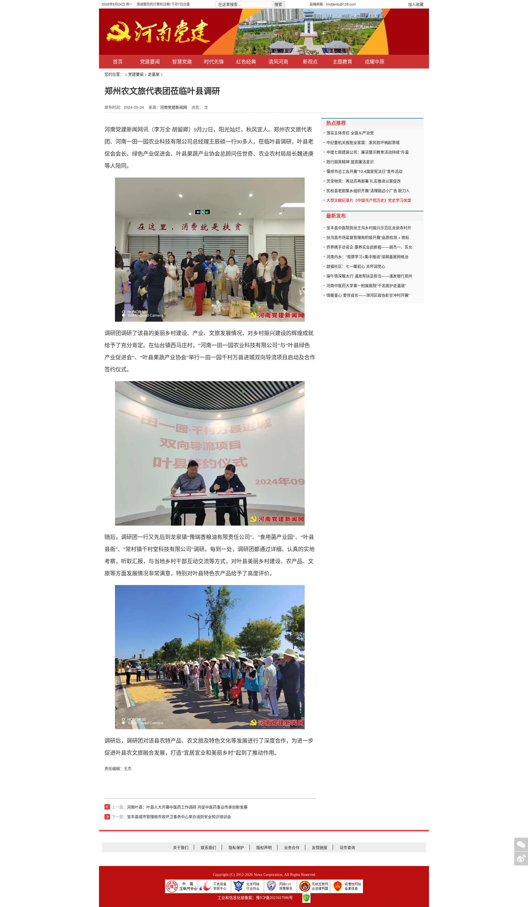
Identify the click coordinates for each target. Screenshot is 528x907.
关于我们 (180, 847)
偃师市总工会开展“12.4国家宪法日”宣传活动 (364, 171)
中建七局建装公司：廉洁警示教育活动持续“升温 (367, 152)
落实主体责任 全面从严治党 (350, 132)
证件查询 (347, 847)
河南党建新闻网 (173, 107)
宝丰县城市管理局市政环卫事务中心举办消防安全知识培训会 (179, 817)
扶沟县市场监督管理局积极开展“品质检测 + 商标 (367, 237)
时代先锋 (214, 61)
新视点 (310, 61)
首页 (118, 61)
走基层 (154, 74)
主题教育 (342, 61)
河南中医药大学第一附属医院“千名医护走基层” (366, 285)
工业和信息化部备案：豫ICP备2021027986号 (255, 898)
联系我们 (208, 847)
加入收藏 (416, 4)
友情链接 (319, 847)
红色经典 (246, 61)
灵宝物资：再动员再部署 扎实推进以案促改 (363, 181)
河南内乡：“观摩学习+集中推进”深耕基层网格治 (367, 256)
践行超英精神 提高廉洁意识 (350, 161)
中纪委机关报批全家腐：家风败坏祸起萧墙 (363, 142)
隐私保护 (236, 847)
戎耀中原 (374, 61)
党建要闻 (150, 61)
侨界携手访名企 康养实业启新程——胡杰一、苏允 (369, 247)
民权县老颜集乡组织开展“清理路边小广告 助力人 (368, 190)
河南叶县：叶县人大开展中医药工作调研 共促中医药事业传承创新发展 (187, 807)
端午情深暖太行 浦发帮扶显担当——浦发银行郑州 (369, 275)
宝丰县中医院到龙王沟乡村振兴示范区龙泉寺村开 (368, 227)
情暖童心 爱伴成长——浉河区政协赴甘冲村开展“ (368, 295)
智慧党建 (182, 61)
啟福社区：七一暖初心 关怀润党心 (355, 266)
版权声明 (264, 847)
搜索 (278, 4)
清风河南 (278, 61)
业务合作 (291, 847)
